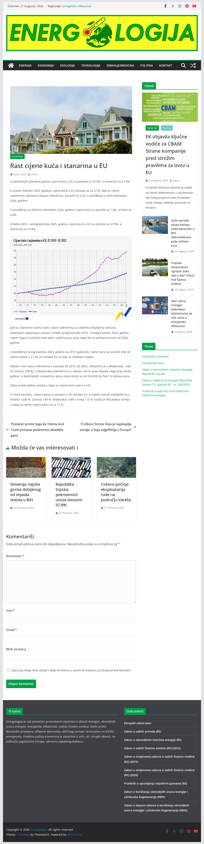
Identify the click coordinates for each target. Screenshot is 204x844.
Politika (146, 65)
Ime (10, 610)
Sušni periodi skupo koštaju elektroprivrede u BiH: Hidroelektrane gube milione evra (182, 233)
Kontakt (165, 65)
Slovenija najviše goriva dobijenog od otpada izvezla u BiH (25, 492)
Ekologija (67, 65)
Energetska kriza (153, 363)
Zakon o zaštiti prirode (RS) (142, 731)
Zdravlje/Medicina (120, 65)
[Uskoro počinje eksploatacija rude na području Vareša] (116, 460)
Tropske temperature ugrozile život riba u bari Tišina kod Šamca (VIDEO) (182, 273)
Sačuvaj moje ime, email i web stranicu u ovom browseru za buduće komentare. (71, 670)
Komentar (15, 556)
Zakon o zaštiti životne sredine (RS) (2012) (152, 748)
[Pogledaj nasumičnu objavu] (193, 65)
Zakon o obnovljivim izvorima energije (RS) (152, 740)
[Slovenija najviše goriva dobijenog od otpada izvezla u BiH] (25, 460)
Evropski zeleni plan (137, 723)
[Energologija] (11, 65)
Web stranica (16, 649)
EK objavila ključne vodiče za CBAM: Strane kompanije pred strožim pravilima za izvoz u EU (167, 154)
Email (11, 630)
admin (34, 174)
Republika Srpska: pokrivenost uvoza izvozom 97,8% (69, 495)
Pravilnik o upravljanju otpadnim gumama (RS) (155, 783)
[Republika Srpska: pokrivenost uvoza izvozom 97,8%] (71, 460)
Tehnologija (90, 65)
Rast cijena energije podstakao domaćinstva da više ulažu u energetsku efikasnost (181, 313)
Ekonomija (46, 65)
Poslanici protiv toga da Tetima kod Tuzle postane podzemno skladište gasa (37, 430)
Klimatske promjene (155, 356)
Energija (25, 65)
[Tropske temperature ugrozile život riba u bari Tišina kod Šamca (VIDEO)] (155, 276)
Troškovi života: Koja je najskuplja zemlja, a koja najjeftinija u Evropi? (105, 427)
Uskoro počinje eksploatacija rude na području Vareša (116, 492)
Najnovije (152, 128)
